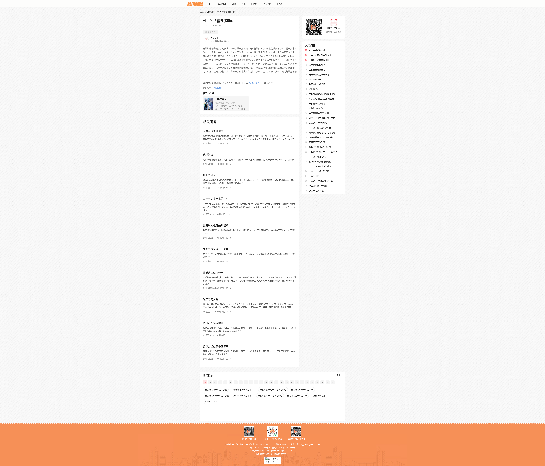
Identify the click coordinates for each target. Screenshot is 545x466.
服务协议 (260, 444)
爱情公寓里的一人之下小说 (217, 395)
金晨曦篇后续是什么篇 (319, 113)
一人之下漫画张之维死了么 (321, 181)
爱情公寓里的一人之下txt (302, 389)
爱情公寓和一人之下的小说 (270, 395)
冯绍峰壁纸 (314, 89)
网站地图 (230, 444)
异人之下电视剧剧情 (318, 123)
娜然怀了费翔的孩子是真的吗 (322, 132)
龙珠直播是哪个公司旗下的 (321, 137)
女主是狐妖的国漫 (317, 65)
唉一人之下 (210, 401)
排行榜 (254, 4)
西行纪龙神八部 (316, 108)
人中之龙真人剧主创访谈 (320, 55)
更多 (339, 375)
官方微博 (250, 444)
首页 (211, 4)
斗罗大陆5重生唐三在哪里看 (321, 99)
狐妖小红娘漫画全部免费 (320, 147)
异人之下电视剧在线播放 (320, 166)
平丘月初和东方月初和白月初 (322, 94)
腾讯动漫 (195, 3)
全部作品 (222, 4)
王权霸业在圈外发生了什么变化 (323, 152)
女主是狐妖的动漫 (317, 50)
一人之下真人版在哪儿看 (320, 128)
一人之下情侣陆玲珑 (318, 157)
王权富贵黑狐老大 (317, 70)
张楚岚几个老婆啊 (317, 84)
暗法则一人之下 (319, 395)
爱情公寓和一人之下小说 (216, 389)
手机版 (279, 4)
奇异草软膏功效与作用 (319, 74)
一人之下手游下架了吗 (319, 171)
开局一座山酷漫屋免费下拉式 (322, 118)
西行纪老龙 (314, 176)
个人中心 (267, 4)
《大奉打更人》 (255, 83)
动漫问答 (211, 12)
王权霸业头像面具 (317, 103)
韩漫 (244, 4)
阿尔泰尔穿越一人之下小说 (243, 389)
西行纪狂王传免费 (317, 142)
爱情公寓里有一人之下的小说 (273, 389)
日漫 (234, 4)
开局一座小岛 (315, 79)
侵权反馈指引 (282, 444)
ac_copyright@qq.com (310, 444)
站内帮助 (240, 444)
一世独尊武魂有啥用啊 (319, 60)
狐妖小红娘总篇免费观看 (320, 161)
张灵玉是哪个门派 (317, 190)
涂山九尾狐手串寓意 (318, 186)
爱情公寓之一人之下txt (297, 395)
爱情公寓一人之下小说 (243, 395)
